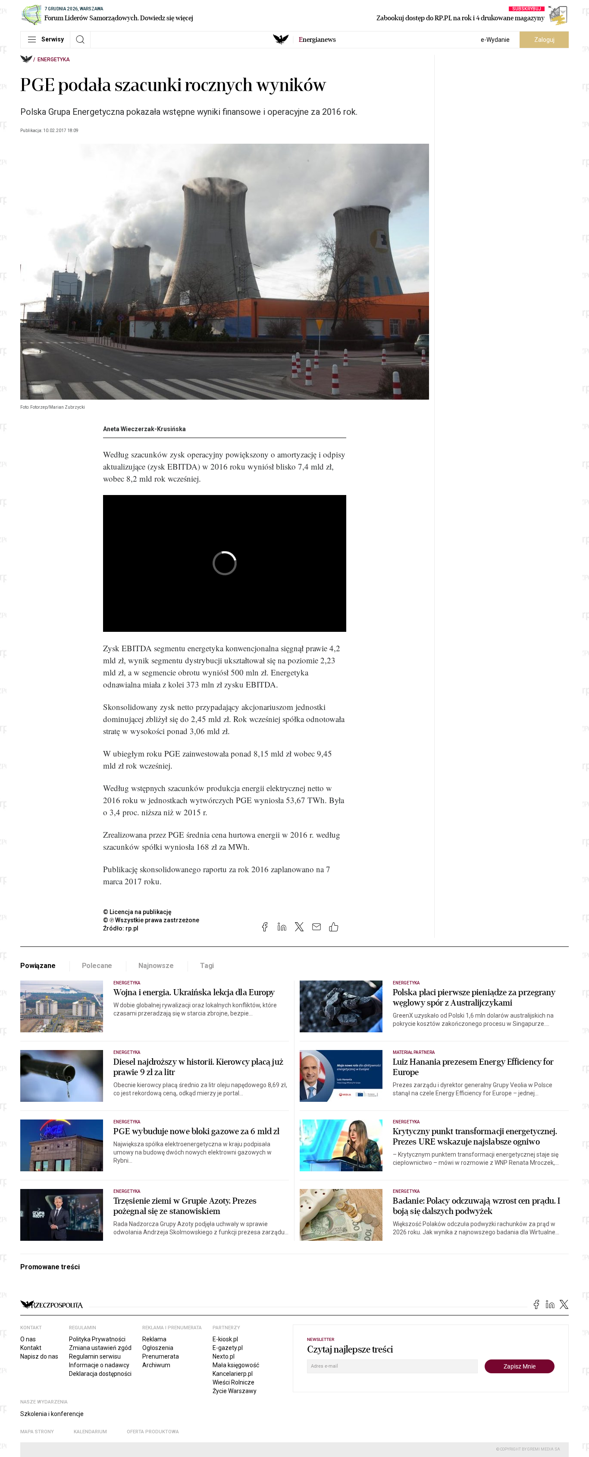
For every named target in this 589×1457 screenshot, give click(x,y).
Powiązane (38, 966)
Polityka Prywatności (97, 1339)
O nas (28, 1339)
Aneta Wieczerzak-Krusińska (144, 429)
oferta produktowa (153, 1432)
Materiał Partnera (414, 1052)
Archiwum (156, 1365)
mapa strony (37, 1432)
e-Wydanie (495, 39)
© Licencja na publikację (137, 911)
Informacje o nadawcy (99, 1365)
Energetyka (54, 60)
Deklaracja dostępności (100, 1373)
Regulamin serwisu (95, 1356)
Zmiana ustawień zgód (100, 1347)
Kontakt (30, 1347)
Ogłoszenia (157, 1347)
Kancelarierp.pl (233, 1373)
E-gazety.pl (228, 1347)
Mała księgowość (236, 1365)
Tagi (207, 966)
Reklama (154, 1339)
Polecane (97, 966)
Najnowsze (156, 966)
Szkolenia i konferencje (52, 1413)
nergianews (317, 39)
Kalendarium (90, 1432)
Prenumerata (160, 1356)
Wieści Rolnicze (233, 1382)
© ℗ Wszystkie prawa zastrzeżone (151, 920)
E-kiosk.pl (225, 1339)
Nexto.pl (224, 1356)
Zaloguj (544, 39)
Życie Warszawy (235, 1391)
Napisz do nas (39, 1356)
